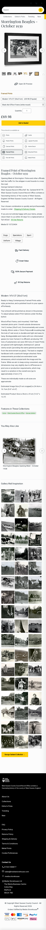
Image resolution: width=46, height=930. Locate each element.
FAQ (3, 825)
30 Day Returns (17, 220)
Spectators (17, 235)
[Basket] (36, 3)
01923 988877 (10, 867)
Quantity (18, 111)
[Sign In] (41, 3)
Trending (31, 17)
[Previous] (4, 50)
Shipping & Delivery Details (24, 209)
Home (4, 413)
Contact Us (6, 862)
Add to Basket (23, 123)
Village (18, 241)
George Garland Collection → (15, 754)
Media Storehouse (29, 909)
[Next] (42, 50)
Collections (7, 17)
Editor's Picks (20, 17)
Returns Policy (7, 834)
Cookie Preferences (10, 853)
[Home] (10, 3)
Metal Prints (6, 848)
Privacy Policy (7, 829)
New (39, 17)
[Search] (41, 10)
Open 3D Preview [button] (25, 84)
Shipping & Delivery (9, 839)
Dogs (5, 235)
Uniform (6, 241)
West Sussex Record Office (15, 413)
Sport (29, 235)
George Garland (31, 413)
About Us (5, 797)
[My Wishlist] (31, 3)
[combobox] (20, 10)
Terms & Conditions (10, 844)
